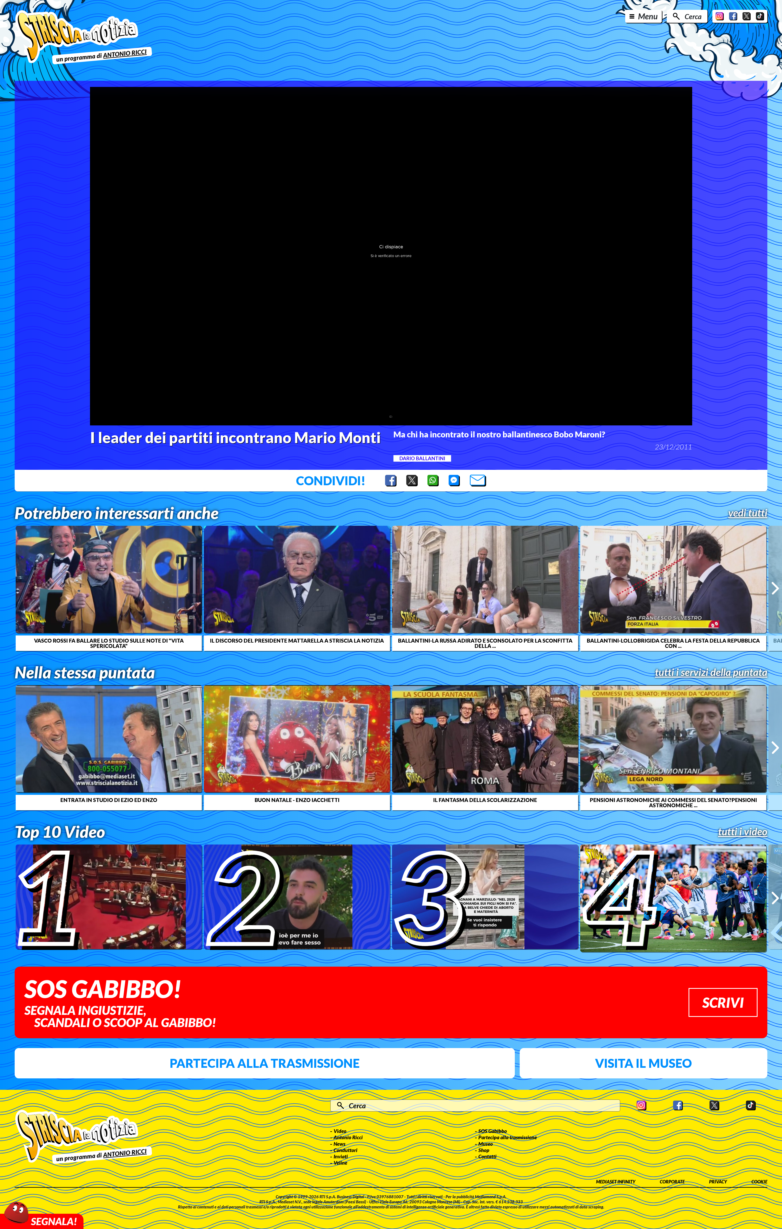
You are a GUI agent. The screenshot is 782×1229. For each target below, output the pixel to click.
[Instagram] (720, 16)
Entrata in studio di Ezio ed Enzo (108, 800)
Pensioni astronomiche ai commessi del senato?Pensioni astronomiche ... (673, 802)
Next (775, 588)
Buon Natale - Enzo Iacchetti (297, 800)
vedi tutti (747, 513)
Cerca (693, 16)
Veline (340, 1163)
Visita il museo (643, 1063)
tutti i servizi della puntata (711, 672)
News (339, 1144)
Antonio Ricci (348, 1137)
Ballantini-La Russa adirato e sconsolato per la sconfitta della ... (485, 643)
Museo (485, 1144)
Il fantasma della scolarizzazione (485, 800)
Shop (483, 1150)
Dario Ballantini (422, 458)
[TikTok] (760, 16)
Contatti (487, 1156)
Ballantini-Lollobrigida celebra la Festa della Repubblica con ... (673, 643)
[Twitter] (746, 16)
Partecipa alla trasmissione (265, 1063)
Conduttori (345, 1150)
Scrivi (723, 1002)
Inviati (341, 1156)
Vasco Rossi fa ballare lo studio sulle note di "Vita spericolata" (109, 643)
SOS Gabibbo (492, 1131)
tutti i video (742, 831)
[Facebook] (733, 16)
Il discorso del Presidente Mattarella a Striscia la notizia (297, 640)
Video (340, 1131)
